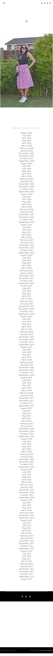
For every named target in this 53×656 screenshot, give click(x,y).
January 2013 (26, 538)
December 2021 (26, 275)
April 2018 (26, 388)
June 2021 (26, 291)
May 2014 (26, 507)
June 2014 (26, 505)
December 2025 (26, 153)
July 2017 (26, 411)
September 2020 (26, 314)
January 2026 (26, 151)
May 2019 (26, 354)
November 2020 (26, 309)
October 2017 (26, 403)
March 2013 (26, 533)
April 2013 (26, 530)
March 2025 (26, 176)
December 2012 (26, 541)
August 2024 (26, 194)
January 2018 (26, 395)
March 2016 (26, 451)
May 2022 (26, 263)
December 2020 (26, 306)
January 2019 (26, 365)
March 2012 (26, 561)
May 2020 (26, 324)
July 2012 (26, 553)
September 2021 (26, 283)
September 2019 (26, 344)
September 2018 (26, 375)
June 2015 (26, 474)
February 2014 (26, 513)
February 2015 (26, 485)
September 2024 (26, 191)
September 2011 (26, 576)
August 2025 (26, 163)
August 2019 (26, 347)
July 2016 (26, 441)
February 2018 (26, 393)
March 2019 (26, 360)
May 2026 (26, 140)
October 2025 (26, 158)
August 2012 (26, 551)
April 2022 (26, 265)
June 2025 (26, 168)
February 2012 (26, 564)
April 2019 (26, 357)
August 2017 (26, 408)
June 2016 (26, 444)
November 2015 (26, 462)
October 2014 (26, 495)
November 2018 (26, 370)
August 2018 (26, 377)
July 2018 (26, 380)
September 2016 (26, 436)
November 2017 (26, 400)
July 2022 (26, 258)
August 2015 (26, 469)
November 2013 (26, 515)
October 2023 (26, 219)
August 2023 (26, 224)
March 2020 (26, 329)
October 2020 (26, 311)
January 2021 (26, 304)
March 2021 (26, 298)
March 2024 (26, 207)
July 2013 (26, 523)
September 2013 (26, 518)
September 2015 (26, 467)
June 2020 (26, 321)
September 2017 (26, 405)
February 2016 (26, 454)
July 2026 (26, 135)
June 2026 (26, 138)
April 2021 (26, 296)
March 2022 (26, 268)
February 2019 (26, 362)
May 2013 (26, 528)
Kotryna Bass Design (46, 650)
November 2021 (26, 278)
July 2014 (26, 502)
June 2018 (26, 383)
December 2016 (26, 428)
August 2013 (26, 520)
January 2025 (26, 181)
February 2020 (26, 332)
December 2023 (26, 214)
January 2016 (26, 456)
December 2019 (26, 337)
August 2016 (26, 439)
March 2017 (26, 421)
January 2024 (26, 212)
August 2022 (26, 255)
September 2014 (26, 497)
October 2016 (26, 434)
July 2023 (26, 227)
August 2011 (26, 579)
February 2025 (26, 179)
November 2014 (26, 492)
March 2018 (26, 390)
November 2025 (26, 156)
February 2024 (26, 209)
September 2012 (26, 548)
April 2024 (26, 204)
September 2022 (26, 253)
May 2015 (26, 477)
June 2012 (26, 556)
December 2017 (26, 398)
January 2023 (26, 242)
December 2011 (26, 569)
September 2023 (26, 222)
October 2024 (26, 189)
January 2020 (26, 334)
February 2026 (26, 148)
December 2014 (26, 490)
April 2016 (26, 449)
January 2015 (26, 487)
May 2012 (26, 558)
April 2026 (26, 143)
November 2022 (26, 247)
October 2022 (26, 250)
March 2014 (26, 510)
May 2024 (26, 202)
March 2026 (26, 145)
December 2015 (26, 459)
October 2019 (26, 342)
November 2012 (26, 543)
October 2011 (26, 574)
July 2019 (26, 349)
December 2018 (26, 367)
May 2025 (26, 171)
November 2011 (26, 571)
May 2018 (26, 385)
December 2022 (26, 245)
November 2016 (26, 431)
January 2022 (26, 273)
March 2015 (26, 482)
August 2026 (26, 133)
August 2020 (27, 316)
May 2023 (26, 232)
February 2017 (26, 423)
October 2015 (26, 464)
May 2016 (26, 446)
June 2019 (26, 352)
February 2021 (26, 301)
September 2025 (26, 161)
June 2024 (26, 199)
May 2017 (26, 416)
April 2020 (26, 326)
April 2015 (26, 479)
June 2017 (26, 413)
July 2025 (26, 166)
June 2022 (26, 260)
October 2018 (26, 372)
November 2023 (26, 217)
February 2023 (26, 240)
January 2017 (26, 426)
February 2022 (26, 270)
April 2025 (26, 173)
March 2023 (26, 237)
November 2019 (26, 339)
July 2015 (26, 472)
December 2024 (26, 184)
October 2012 (26, 546)
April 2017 (26, 418)
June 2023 (26, 230)
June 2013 (26, 525)
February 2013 (26, 536)
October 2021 (26, 281)
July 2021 (26, 288)
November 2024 (26, 186)
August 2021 (26, 286)
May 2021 (26, 293)
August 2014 (26, 500)
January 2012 (26, 566)
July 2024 (26, 196)
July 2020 (26, 319)
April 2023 (26, 235)
